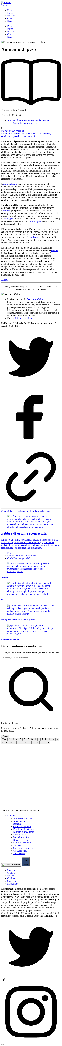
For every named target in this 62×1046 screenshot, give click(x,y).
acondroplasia (34, 237)
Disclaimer (12, 883)
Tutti (4, 739)
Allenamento (19, 821)
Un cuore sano (20, 850)
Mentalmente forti (21, 837)
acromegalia (8, 218)
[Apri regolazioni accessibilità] (2, 1044)
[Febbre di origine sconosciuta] (31, 521)
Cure (9, 18)
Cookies (11, 878)
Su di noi (11, 881)
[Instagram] (3, 980)
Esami (10, 21)
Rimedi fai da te (20, 840)
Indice (10, 13)
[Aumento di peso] (31, 386)
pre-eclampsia (34, 221)
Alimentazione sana (22, 818)
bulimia (54, 250)
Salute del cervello (22, 842)
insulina (6, 210)
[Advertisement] (31, 777)
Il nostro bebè (19, 834)
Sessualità (18, 845)
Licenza (11, 870)
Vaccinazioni (19, 853)
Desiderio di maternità (23, 829)
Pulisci (5, 736)
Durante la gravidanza (23, 832)
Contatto (11, 873)
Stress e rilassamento (23, 848)
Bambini (17, 823)
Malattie (11, 15)
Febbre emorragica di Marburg (21, 555)
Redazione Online (35, 299)
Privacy (10, 875)
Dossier (10, 10)
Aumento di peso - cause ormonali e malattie (28, 120)
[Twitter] (31, 975)
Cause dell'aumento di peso (26, 123)
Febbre (10, 553)
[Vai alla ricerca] (11, 865)
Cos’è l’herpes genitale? (18, 558)
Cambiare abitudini (22, 826)
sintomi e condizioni (24, 318)
